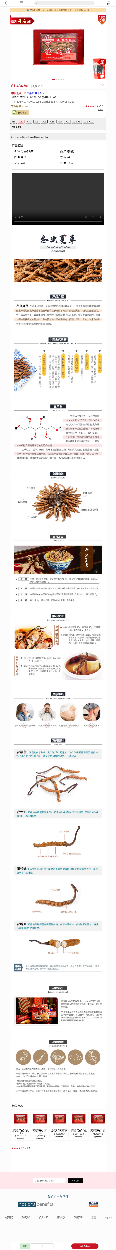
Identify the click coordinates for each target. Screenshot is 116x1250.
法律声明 (78, 1217)
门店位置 (43, 1217)
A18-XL (76, 121)
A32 (37, 121)
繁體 (93, 1217)
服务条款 (61, 1217)
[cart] (108, 3)
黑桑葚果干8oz (35, 93)
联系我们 (26, 1217)
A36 (29, 121)
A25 (52, 121)
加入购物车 (85, 1246)
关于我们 (9, 1217)
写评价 (100, 109)
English (108, 1217)
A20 (67, 121)
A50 (13, 121)
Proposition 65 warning (38, 137)
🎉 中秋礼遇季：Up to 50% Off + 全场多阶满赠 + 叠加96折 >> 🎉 (58, 9)
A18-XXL (88, 121)
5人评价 (100, 106)
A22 (60, 121)
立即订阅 (75, 1180)
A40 (21, 121)
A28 (44, 121)
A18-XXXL (16, 126)
